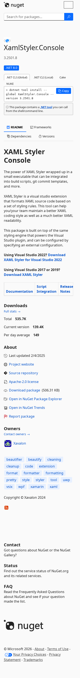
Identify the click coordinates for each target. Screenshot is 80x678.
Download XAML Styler (23, 274)
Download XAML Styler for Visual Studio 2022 (34, 257)
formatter (32, 473)
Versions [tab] (48, 136)
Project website (21, 364)
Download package (24, 390)
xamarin (37, 486)
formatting (54, 473)
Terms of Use (57, 649)
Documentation (19, 291)
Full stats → (12, 311)
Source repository (23, 373)
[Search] (68, 17)
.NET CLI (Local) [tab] (43, 77)
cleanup (12, 466)
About (39, 649)
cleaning (54, 459)
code (29, 466)
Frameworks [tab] (42, 127)
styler (40, 479)
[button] (63, 91)
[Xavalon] (8, 443)
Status (10, 565)
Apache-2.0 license (24, 381)
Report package (22, 416)
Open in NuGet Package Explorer (35, 399)
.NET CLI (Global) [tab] (16, 77)
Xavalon (19, 443)
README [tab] (16, 127)
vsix (9, 486)
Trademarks (33, 659)
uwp (66, 479)
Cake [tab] (63, 77)
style (26, 479)
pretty (11, 479)
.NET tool (46, 107)
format (12, 473)
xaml (53, 486)
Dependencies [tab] (20, 136)
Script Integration (47, 289)
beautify (34, 459)
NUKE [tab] (10, 84)
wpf (21, 486)
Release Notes (66, 289)
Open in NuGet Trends (27, 407)
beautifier (14, 459)
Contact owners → (17, 434)
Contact (12, 545)
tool (54, 479)
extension (47, 466)
